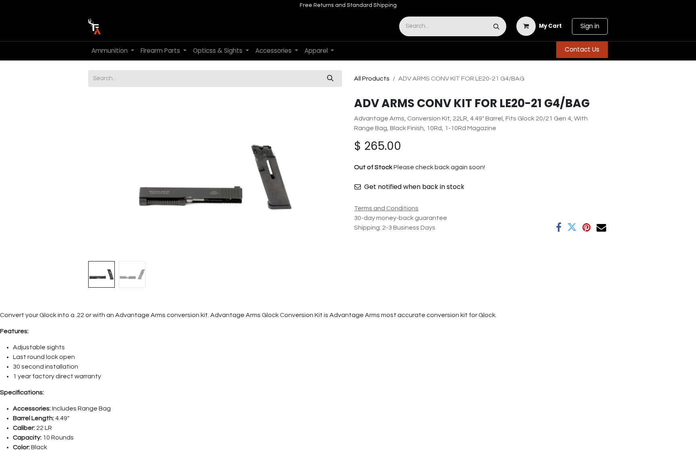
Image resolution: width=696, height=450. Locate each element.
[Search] (496, 26)
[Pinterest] (586, 227)
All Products (371, 78)
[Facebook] (558, 227)
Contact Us (582, 49)
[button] (107, 177)
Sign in (589, 26)
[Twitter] (572, 227)
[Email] (601, 227)
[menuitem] (112, 51)
